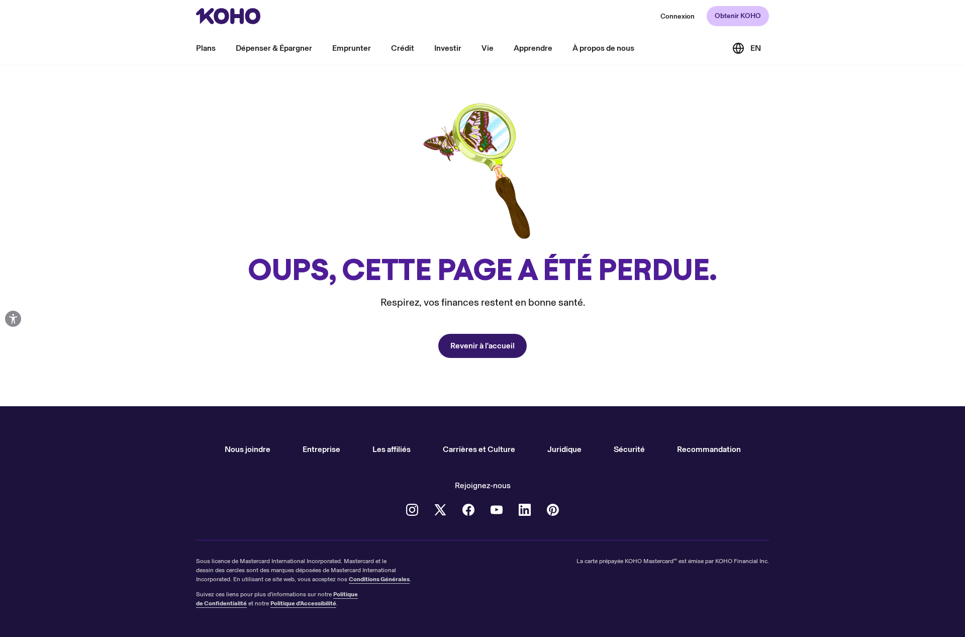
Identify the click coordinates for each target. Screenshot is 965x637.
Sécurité (629, 449)
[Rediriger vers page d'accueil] (228, 16)
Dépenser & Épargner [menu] (274, 48)
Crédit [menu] (402, 48)
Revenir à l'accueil (482, 345)
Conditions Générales (379, 579)
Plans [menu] (206, 48)
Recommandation (709, 449)
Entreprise (321, 449)
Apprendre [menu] (533, 48)
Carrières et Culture (479, 449)
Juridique (564, 449)
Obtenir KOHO (738, 16)
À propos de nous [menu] (603, 48)
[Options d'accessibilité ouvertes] (13, 319)
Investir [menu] (447, 48)
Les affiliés (391, 449)
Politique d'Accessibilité (303, 603)
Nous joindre (247, 449)
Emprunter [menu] (351, 48)
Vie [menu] (487, 48)
